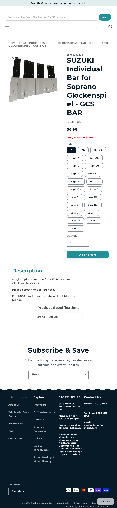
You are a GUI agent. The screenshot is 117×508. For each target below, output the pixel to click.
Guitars (38, 438)
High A (98, 150)
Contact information (98, 506)
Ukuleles (39, 419)
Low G (93, 220)
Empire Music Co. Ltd (41, 503)
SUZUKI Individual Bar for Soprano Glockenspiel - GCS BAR (58, 44)
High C (75, 158)
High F (92, 173)
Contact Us (15, 438)
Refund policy (64, 503)
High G (94, 181)
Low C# (93, 197)
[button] (7, 26)
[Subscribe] (84, 375)
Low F (92, 212)
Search (105, 17)
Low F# (75, 220)
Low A (94, 189)
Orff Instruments (44, 412)
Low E (75, 212)
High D (75, 165)
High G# (76, 189)
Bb (83, 150)
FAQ (11, 430)
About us (14, 404)
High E (75, 173)
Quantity (72, 236)
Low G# (76, 228)
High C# (93, 158)
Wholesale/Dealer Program (19, 414)
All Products (34, 43)
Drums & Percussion (41, 429)
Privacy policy (81, 503)
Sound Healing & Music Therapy (44, 459)
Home (12, 43)
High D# (94, 165)
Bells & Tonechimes (41, 447)
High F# (76, 181)
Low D (75, 204)
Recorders (40, 404)
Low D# (93, 204)
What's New (15, 423)
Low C (75, 197)
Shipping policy (76, 506)
